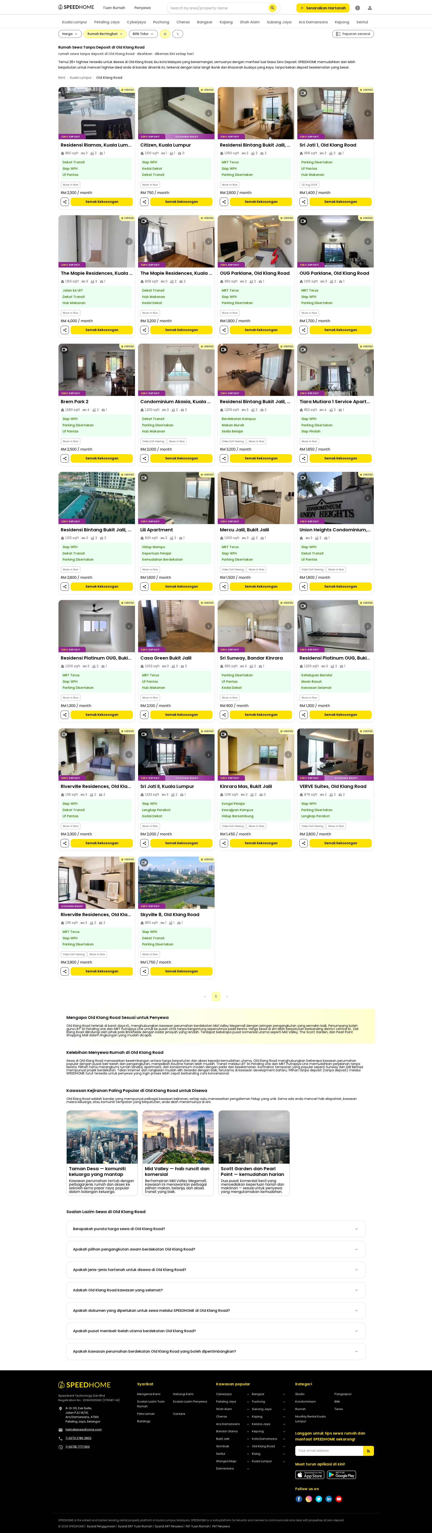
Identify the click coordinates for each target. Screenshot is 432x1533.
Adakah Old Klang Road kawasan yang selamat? (118, 1290)
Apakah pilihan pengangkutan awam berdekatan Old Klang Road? (134, 1249)
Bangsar (204, 22)
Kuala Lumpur (74, 22)
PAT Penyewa (221, 1526)
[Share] (64, 202)
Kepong (342, 22)
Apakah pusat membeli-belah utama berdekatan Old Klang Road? (134, 1331)
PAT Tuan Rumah (198, 1526)
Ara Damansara (313, 22)
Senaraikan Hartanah (326, 8)
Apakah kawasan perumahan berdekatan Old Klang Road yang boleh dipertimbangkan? (154, 1351)
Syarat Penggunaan (101, 1526)
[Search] (272, 8)
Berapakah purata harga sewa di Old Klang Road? (119, 1228)
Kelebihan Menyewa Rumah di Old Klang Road (115, 1052)
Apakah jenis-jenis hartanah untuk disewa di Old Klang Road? (129, 1269)
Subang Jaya (279, 22)
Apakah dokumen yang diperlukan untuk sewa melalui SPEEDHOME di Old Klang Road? (151, 1310)
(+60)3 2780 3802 (78, 1438)
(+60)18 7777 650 (78, 1447)
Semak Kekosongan (101, 201)
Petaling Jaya (107, 22)
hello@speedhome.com (84, 1429)
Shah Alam (250, 22)
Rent (62, 77)
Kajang (226, 22)
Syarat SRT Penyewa (169, 1526)
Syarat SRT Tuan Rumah (135, 1526)
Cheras (183, 22)
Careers (179, 1414)
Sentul (362, 22)
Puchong (161, 22)
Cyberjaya (136, 22)
